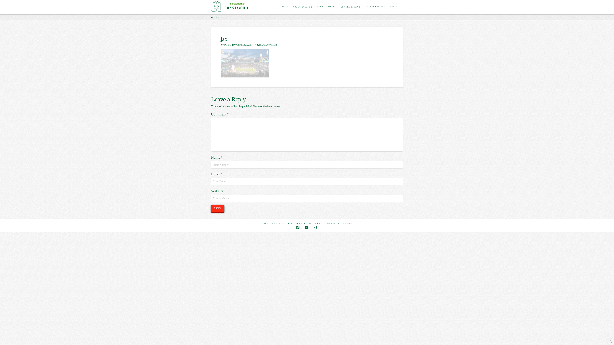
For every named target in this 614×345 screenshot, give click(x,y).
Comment (220, 114)
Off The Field (312, 223)
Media (298, 223)
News (290, 223)
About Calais (278, 223)
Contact (347, 223)
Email (217, 174)
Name (217, 157)
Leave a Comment (268, 45)
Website (217, 191)
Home (265, 223)
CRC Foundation (331, 223)
